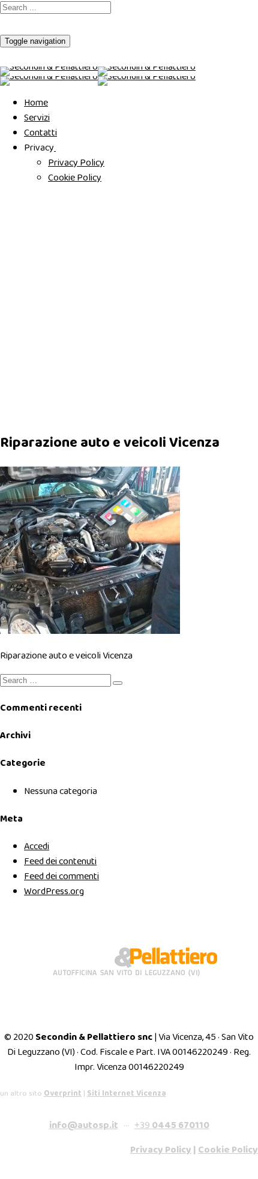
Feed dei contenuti (60, 861)
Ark (6, 351)
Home (36, 102)
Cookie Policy (74, 177)
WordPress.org (54, 891)
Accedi (36, 846)
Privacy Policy (76, 162)
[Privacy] (55, 147)
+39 (171, 1125)
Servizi (37, 117)
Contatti (40, 132)
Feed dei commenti (61, 876)
